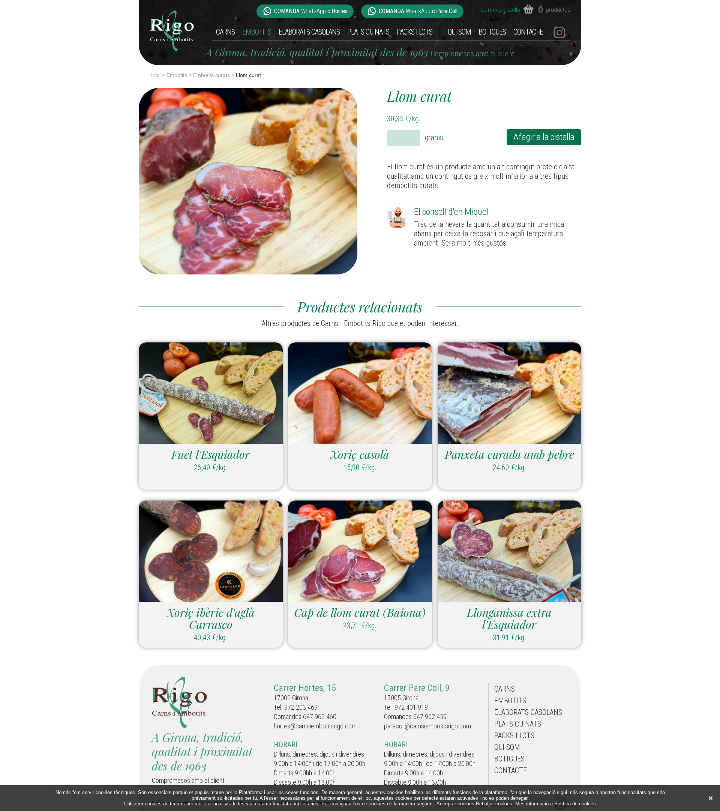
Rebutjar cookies (494, 803)
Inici (155, 75)
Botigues (492, 31)
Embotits (256, 31)
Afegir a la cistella (543, 137)
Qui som (459, 31)
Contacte (528, 31)
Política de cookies (575, 803)
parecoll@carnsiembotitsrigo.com (427, 726)
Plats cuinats (368, 31)
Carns (225, 31)
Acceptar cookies (455, 803)
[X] (710, 798)
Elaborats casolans (309, 31)
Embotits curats (211, 75)
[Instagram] (559, 32)
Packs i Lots (414, 31)
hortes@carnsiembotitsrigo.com (315, 726)
